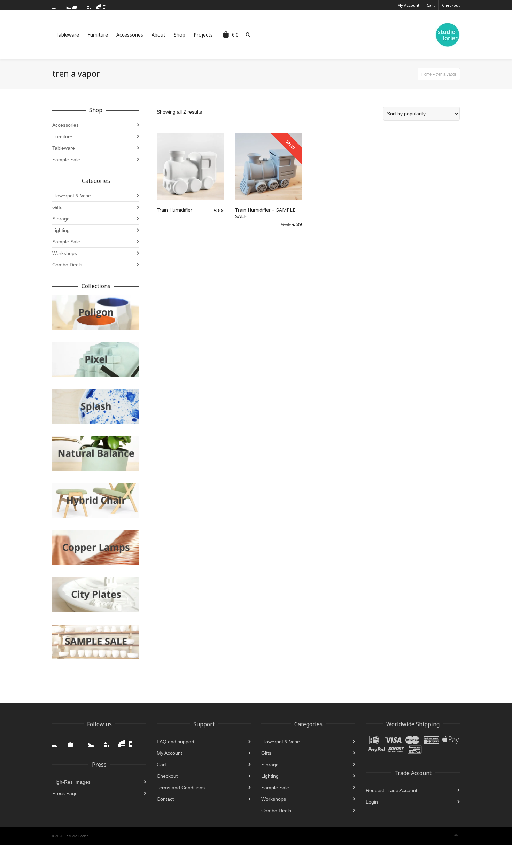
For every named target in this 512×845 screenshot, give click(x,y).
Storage (61, 219)
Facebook (76, 5)
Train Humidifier (174, 210)
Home (426, 74)
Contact (165, 799)
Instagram (56, 5)
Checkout (451, 5)
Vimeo (107, 5)
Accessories (65, 125)
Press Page (65, 793)
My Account (408, 5)
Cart (431, 5)
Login (372, 802)
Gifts (57, 207)
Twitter (66, 5)
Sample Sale (66, 159)
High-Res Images (71, 782)
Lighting (61, 230)
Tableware (63, 148)
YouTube (97, 5)
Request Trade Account (391, 790)
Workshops (64, 253)
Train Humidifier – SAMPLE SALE (265, 213)
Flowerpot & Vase (71, 196)
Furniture (62, 136)
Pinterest (87, 5)
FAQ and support (175, 741)
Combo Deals (67, 265)
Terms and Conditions (181, 787)
